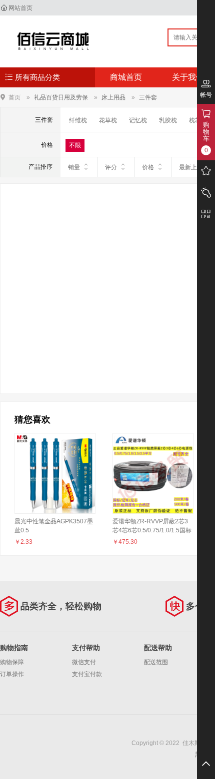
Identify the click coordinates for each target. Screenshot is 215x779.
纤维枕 (78, 120)
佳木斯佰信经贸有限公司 (53, 40)
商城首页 (126, 77)
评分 (111, 167)
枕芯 (195, 120)
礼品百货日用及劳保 (61, 97)
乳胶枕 (168, 120)
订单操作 (12, 674)
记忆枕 (138, 120)
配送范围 (156, 662)
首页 (14, 97)
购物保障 (12, 662)
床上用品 (114, 97)
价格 (148, 167)
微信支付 (84, 662)
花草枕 (108, 120)
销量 (74, 167)
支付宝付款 (87, 674)
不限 (75, 145)
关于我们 (188, 77)
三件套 (148, 97)
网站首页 (20, 7)
